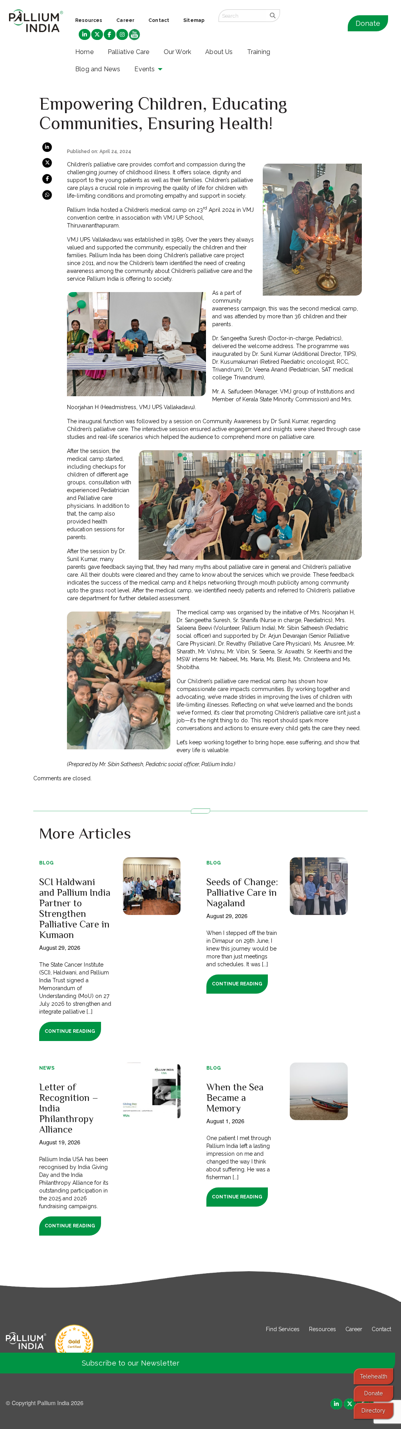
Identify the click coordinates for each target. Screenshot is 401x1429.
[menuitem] (84, 35)
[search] (273, 15)
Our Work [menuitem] (177, 52)
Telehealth (373, 1376)
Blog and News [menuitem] (97, 69)
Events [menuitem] (144, 69)
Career (353, 1329)
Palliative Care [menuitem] (129, 52)
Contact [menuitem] (158, 20)
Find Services (283, 1329)
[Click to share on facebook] (48, 178)
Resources (322, 1329)
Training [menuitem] (259, 52)
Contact (381, 1329)
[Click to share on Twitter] (48, 162)
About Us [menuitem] (219, 52)
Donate (368, 23)
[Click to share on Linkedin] (48, 147)
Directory (373, 1410)
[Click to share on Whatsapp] (48, 194)
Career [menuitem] (125, 20)
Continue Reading (70, 1031)
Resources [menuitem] (88, 20)
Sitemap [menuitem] (193, 20)
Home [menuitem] (84, 52)
